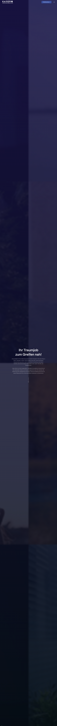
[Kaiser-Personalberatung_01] (7, 2)
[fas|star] (28, 380)
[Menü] (54, 2)
